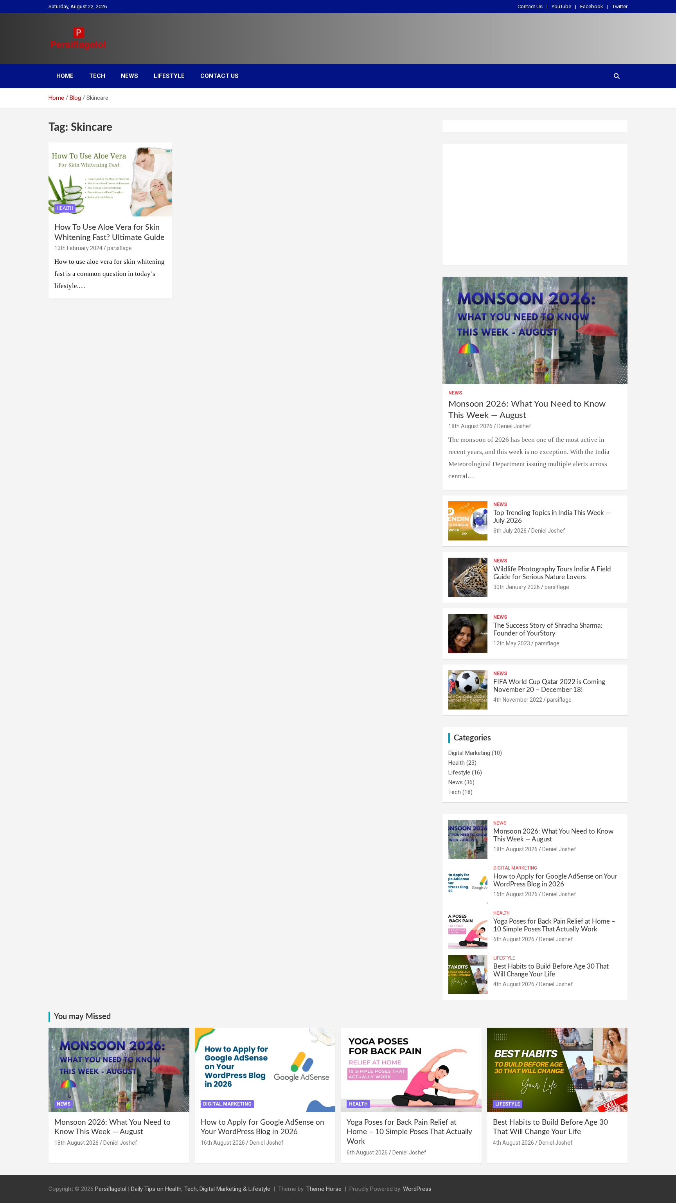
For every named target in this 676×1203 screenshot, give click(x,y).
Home (65, 75)
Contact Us (530, 6)
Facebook (591, 6)
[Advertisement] (535, 204)
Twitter (619, 6)
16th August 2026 (515, 894)
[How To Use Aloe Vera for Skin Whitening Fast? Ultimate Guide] (110, 179)
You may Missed (82, 1017)
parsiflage (119, 248)
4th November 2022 (517, 700)
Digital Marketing (469, 752)
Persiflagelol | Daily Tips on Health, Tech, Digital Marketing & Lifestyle (182, 1188)
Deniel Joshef (514, 426)
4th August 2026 (513, 984)
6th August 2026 (513, 939)
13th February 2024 (78, 248)
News (129, 75)
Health (65, 208)
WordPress (417, 1188)
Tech (97, 75)
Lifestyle (169, 75)
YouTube (561, 6)
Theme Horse (324, 1188)
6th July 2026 (510, 531)
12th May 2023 (511, 643)
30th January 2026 (516, 587)
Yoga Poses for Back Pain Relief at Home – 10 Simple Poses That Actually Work (409, 1132)
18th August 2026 (470, 426)
